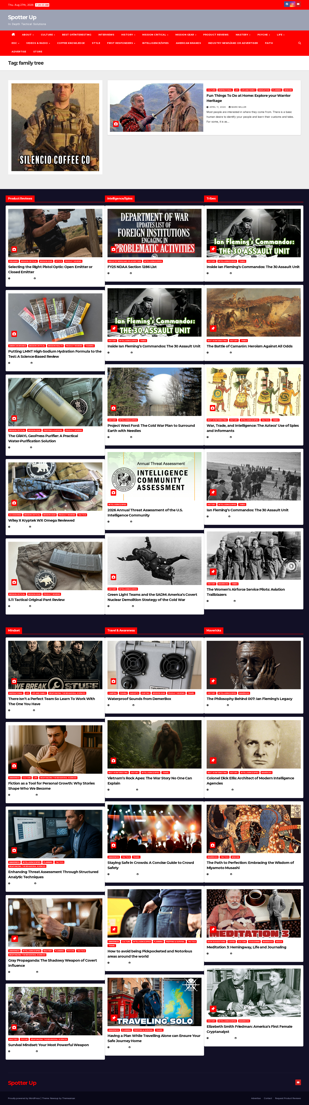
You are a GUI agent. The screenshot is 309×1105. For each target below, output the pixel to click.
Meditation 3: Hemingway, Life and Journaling (246, 947)
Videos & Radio (37, 43)
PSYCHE (263, 34)
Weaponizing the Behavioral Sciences (67, 693)
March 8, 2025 (219, 874)
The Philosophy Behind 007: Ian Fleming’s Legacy (249, 699)
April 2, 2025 (218, 516)
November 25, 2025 (122, 874)
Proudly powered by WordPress (24, 1098)
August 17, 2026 (21, 278)
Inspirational (225, 90)
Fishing (123, 693)
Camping (112, 693)
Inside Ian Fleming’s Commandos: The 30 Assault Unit (154, 346)
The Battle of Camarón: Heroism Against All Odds (249, 346)
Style (96, 43)
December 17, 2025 (22, 972)
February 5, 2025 (220, 601)
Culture (211, 90)
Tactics (82, 515)
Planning (276, 90)
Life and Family (248, 90)
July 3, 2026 (19, 606)
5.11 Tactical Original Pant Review (36, 600)
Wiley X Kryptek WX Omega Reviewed (41, 520)
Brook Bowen (143, 705)
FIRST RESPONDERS (120, 43)
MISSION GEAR (185, 34)
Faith (269, 43)
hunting (145, 693)
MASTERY (242, 34)
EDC (15, 43)
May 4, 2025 (217, 705)
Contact (268, 1098)
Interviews (106, 34)
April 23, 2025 (219, 437)
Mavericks (223, 584)
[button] (299, 43)
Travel (191, 693)
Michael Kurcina (42, 526)
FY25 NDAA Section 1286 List (132, 267)
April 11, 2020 (218, 107)
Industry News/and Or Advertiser (233, 43)
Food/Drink (254, 942)
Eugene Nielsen (46, 278)
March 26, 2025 (219, 789)
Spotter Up (22, 17)
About (27, 34)
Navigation (263, 90)
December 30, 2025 (122, 789)
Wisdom (288, 90)
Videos (279, 942)
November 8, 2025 (22, 1051)
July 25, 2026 (119, 273)
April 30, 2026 (119, 352)
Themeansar (68, 1098)
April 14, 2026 (119, 521)
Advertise (19, 51)
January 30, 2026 (22, 795)
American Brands (188, 43)
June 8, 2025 (118, 962)
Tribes (143, 341)
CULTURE (47, 34)
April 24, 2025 (219, 352)
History (127, 34)
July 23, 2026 (19, 363)
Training (89, 346)
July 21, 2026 (19, 447)
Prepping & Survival (53, 430)
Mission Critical (29, 261)
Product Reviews (216, 34)
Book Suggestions (216, 942)
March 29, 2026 (120, 705)
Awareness (14, 778)
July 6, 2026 (19, 526)
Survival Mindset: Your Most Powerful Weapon (48, 1045)
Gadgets (134, 693)
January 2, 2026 (21, 883)
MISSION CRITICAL (154, 34)
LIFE (280, 34)
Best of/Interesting (76, 34)
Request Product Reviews (288, 1098)
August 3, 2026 (21, 710)
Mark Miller (238, 107)
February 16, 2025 (221, 1038)
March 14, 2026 (120, 606)
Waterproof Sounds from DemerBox (139, 699)
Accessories (15, 515)
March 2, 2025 (219, 953)
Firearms (13, 261)
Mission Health (55, 346)
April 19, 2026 (119, 437)
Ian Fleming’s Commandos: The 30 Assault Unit (247, 510)
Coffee (231, 942)
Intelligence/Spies (155, 43)
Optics (58, 261)
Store (37, 51)
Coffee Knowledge (71, 43)
